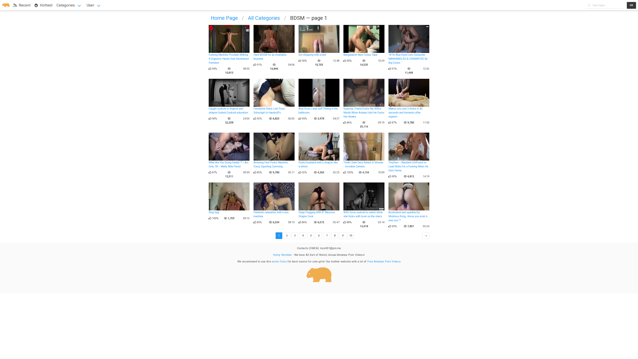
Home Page (224, 18)
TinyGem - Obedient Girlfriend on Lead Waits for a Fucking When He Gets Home (408, 166)
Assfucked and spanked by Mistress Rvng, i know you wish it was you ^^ (407, 216)
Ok (631, 5)
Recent (24, 5)
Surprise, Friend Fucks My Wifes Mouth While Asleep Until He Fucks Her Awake (363, 112)
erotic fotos (279, 261)
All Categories (264, 18)
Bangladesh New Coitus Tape (360, 54)
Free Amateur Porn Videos (384, 261)
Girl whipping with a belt (312, 54)
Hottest (45, 5)
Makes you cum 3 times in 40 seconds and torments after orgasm (405, 112)
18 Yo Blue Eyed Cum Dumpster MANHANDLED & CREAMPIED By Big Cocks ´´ (408, 58)
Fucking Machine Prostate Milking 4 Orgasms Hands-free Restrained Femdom (229, 58)
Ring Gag (214, 212)
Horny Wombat (282, 254)
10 (350, 235)
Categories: (65, 5)
